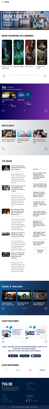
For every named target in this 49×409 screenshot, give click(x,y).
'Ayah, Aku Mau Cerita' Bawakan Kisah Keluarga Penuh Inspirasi (18, 167)
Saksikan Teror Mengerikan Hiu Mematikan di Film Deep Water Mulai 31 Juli (39, 224)
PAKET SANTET (29, 66)
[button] (4, 76)
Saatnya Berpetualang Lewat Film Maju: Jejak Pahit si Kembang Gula (40, 185)
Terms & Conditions (7, 401)
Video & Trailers (30, 389)
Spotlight (29, 387)
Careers (4, 395)
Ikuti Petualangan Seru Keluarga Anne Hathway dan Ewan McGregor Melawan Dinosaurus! (39, 175)
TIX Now (28, 385)
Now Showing (29, 383)
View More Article (40, 251)
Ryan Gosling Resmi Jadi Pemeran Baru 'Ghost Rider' (39, 243)
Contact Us (5, 397)
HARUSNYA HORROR (19, 66)
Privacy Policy (5, 399)
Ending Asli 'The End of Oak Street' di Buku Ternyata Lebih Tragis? (18, 234)
